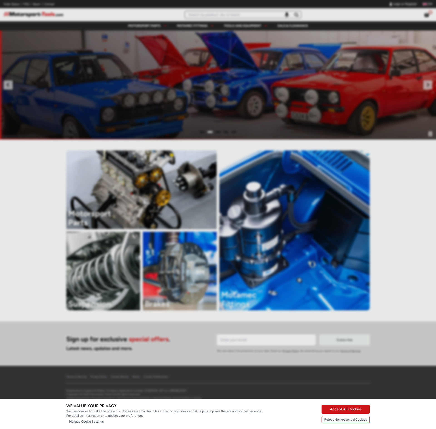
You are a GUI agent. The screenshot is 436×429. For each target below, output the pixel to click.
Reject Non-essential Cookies (345, 420)
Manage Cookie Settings (86, 422)
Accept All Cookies (346, 409)
